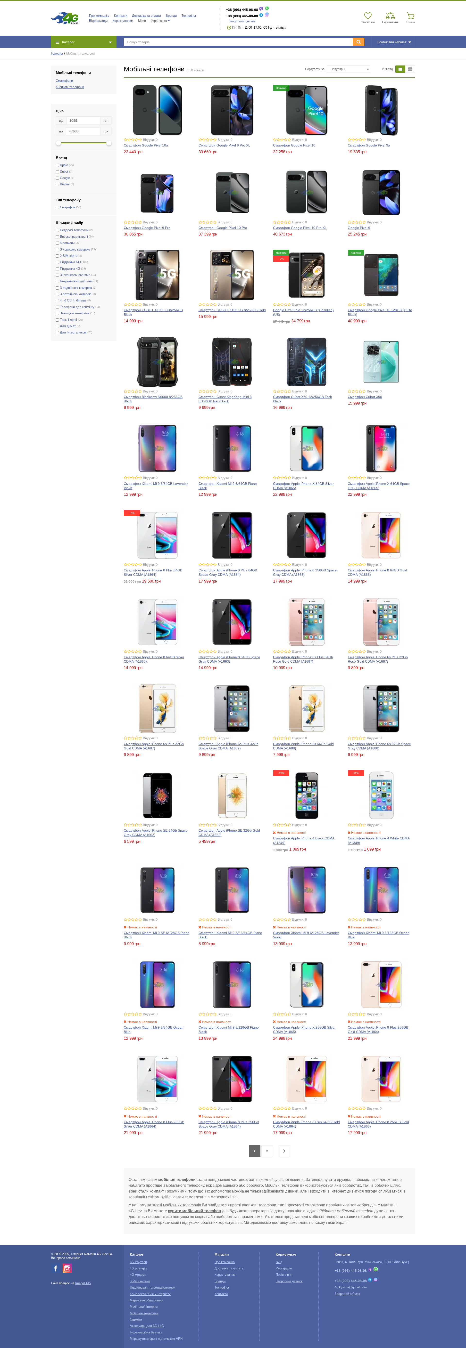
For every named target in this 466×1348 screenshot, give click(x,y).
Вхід (279, 1262)
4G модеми (138, 1274)
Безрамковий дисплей (76, 281)
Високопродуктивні (74, 236)
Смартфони (64, 80)
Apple (64, 165)
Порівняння (284, 1274)
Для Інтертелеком (73, 332)
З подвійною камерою (76, 288)
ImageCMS (83, 1283)
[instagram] (67, 1268)
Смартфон (67, 207)
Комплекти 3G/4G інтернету (150, 1294)
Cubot (64, 171)
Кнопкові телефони (70, 87)
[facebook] (55, 1268)
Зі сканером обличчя (75, 275)
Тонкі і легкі (68, 320)
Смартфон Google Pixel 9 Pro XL (224, 145)
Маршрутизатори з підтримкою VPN (156, 1338)
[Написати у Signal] (267, 16)
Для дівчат (68, 326)
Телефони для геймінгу (77, 307)
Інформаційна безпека (146, 1332)
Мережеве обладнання (146, 1300)
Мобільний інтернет (144, 1306)
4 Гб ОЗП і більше (73, 300)
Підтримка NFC (71, 262)
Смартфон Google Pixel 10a (146, 145)
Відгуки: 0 (150, 140)
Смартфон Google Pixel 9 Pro (147, 228)
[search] (358, 42)
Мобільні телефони (144, 1313)
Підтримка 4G (70, 268)
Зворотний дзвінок (241, 21)
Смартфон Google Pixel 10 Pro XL (300, 228)
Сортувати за (315, 69)
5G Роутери (138, 1262)
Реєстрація (284, 1268)
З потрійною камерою (76, 294)
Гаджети (136, 1319)
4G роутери (138, 1268)
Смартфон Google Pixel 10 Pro (223, 228)
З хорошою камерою (75, 249)
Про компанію (99, 15)
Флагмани (67, 243)
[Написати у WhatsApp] (267, 10)
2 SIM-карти (68, 256)
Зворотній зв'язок (347, 1294)
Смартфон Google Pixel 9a (369, 145)
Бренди (171, 15)
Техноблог (189, 15)
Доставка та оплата (146, 15)
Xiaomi (65, 184)
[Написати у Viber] (261, 10)
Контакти (120, 15)
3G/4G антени (140, 1281)
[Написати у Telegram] (261, 16)
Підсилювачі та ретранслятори (152, 1287)
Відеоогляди (98, 21)
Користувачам (122, 21)
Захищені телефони (74, 313)
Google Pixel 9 (359, 228)
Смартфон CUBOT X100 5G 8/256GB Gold (232, 310)
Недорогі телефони (74, 230)
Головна (57, 53)
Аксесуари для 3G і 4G (147, 1326)
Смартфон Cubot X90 (365, 397)
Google (65, 178)
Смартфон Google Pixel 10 (294, 145)
